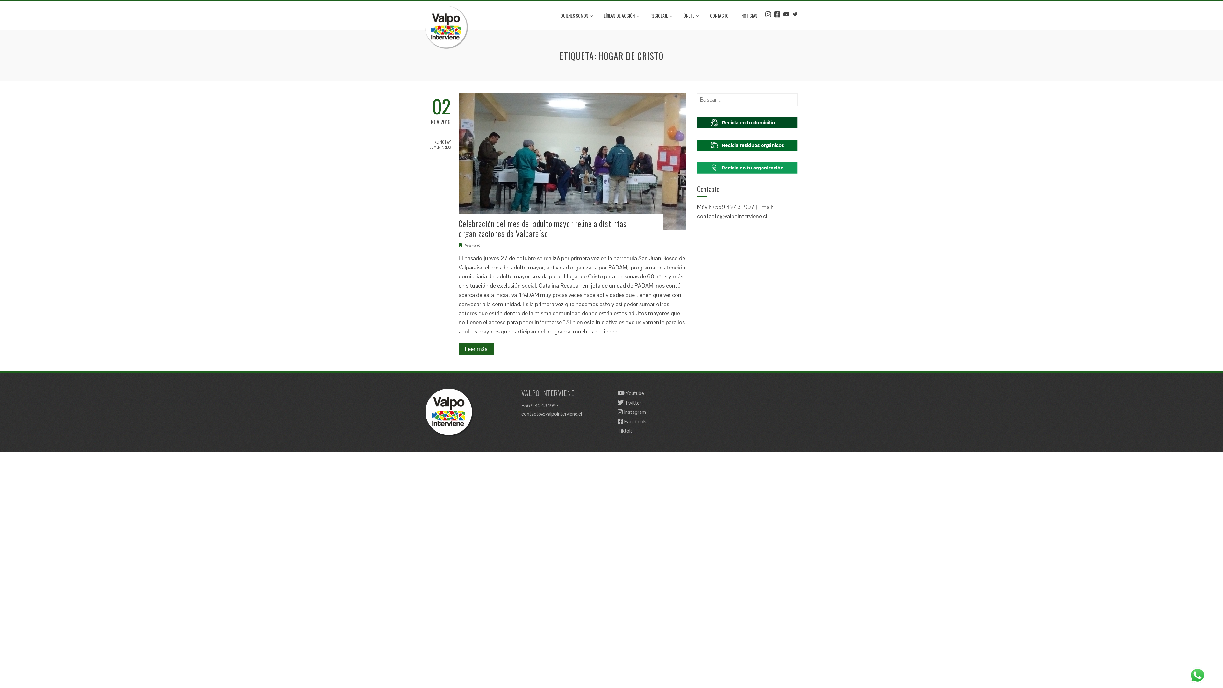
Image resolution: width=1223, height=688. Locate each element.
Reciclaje (659, 15)
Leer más (476, 349)
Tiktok (625, 430)
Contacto (719, 15)
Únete (688, 15)
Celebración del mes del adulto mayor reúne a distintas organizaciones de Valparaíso (543, 228)
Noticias (749, 15)
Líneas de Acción (619, 15)
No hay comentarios (440, 144)
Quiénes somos (574, 15)
